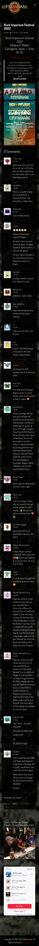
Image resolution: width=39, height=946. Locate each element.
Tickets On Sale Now (19, 57)
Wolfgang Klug (18, 363)
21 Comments (25, 32)
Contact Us (27, 942)
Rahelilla (16, 223)
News (7, 32)
